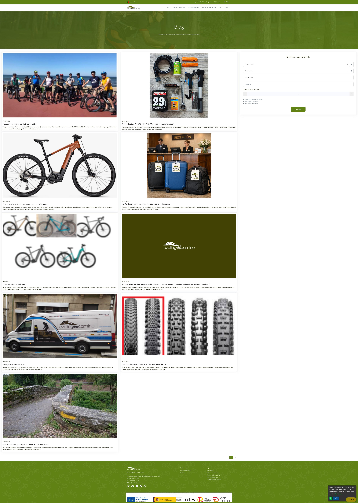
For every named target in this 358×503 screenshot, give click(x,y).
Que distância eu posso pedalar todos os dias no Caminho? (26, 445)
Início (169, 7)
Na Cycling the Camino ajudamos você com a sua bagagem (146, 204)
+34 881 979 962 (202, 2)
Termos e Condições (212, 473)
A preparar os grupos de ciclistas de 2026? (20, 124)
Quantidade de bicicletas (251, 89)
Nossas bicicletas (193, 7)
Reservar (298, 109)
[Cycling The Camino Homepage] (152, 468)
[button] (132, 2)
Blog (220, 7)
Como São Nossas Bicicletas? (14, 284)
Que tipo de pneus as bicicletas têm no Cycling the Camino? (146, 364)
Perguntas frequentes (209, 7)
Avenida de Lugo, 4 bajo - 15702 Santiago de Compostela (143, 476)
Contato (226, 7)
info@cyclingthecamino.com (137, 483)
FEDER (182, 473)
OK (331, 498)
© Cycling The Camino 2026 (135, 472)
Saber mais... (338, 494)
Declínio (336, 498)
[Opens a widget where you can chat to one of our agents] (351, 499)
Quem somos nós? (179, 7)
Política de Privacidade (213, 475)
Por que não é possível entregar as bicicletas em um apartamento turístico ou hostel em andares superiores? (166, 284)
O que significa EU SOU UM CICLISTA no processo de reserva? (148, 124)
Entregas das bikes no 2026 (14, 364)
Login (227, 2)
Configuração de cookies (214, 479)
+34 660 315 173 (215, 2)
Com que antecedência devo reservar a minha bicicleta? (25, 204)
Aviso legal (210, 470)
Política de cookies (212, 477)
